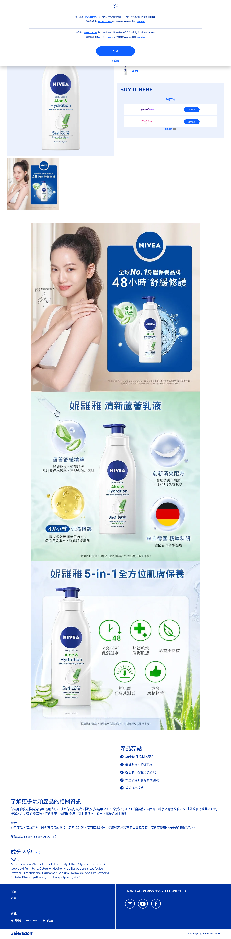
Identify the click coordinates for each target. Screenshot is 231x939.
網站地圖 (48, 920)
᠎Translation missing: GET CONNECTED (155, 891)
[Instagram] (130, 904)
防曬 (13, 898)
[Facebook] (156, 904)
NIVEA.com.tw (90, 17)
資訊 (14, 914)
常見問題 (16, 920)
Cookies (141, 21)
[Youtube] (143, 904)
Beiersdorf (32, 920)
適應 (116, 60)
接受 (115, 51)
